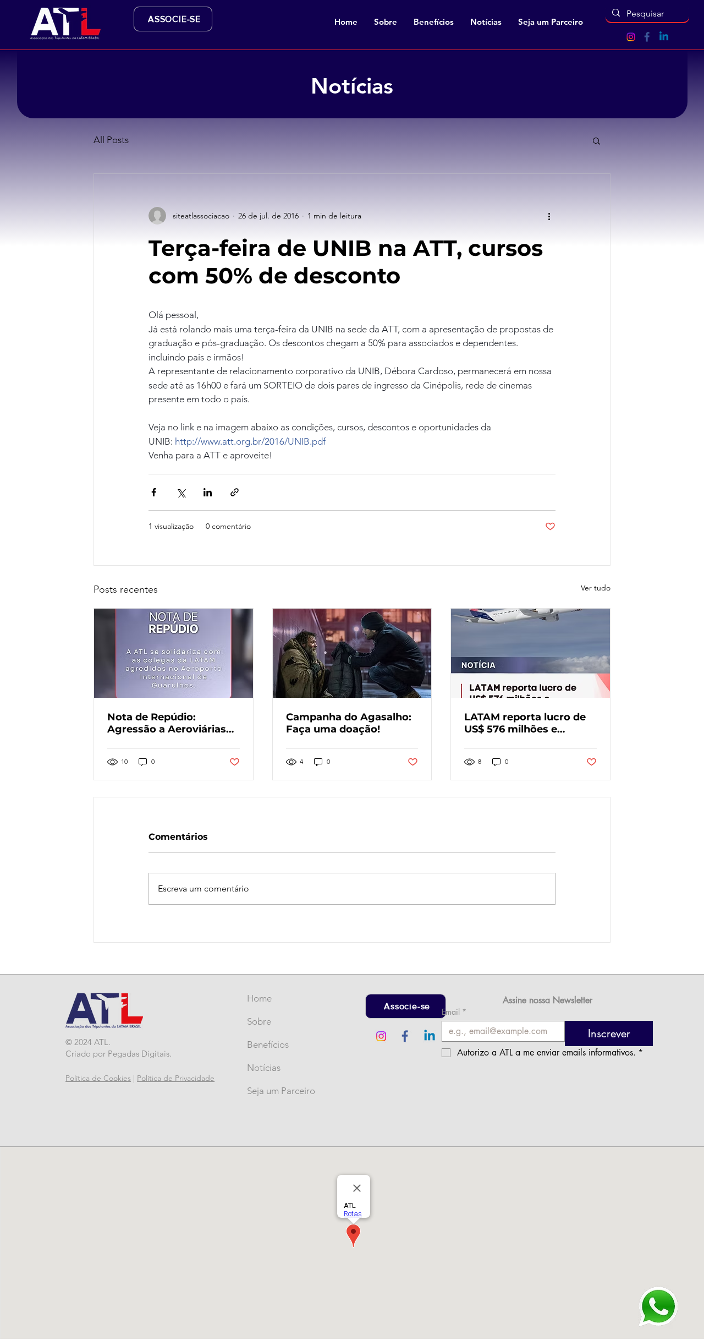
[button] (385, 22)
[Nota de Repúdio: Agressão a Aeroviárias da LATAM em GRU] (173, 653)
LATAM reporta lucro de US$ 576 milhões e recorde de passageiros (525, 723)
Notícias (263, 1067)
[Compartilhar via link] (234, 492)
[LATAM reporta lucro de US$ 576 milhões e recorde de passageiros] (530, 653)
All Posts (111, 139)
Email (454, 1011)
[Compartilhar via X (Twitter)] (180, 492)
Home (259, 998)
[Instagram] (630, 36)
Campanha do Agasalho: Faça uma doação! (348, 723)
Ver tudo (595, 588)
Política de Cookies (98, 1078)
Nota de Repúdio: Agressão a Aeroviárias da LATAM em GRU (166, 723)
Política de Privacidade (176, 1078)
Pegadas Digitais (138, 1053)
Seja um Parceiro (265, 1090)
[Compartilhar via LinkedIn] (207, 492)
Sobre (259, 1021)
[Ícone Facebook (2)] (647, 36)
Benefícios (265, 1044)
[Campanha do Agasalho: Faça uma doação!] (352, 653)
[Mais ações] (549, 215)
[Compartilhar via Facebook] (153, 492)
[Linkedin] (663, 36)
